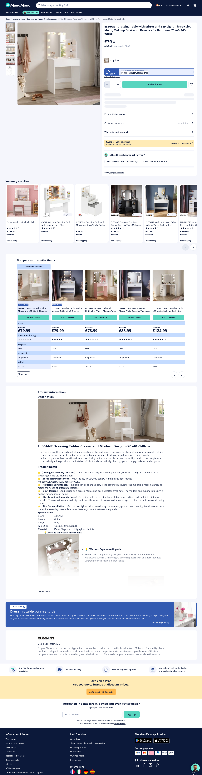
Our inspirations (78, 755)
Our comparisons (78, 747)
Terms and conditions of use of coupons (24, 772)
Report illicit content (15, 755)
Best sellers (75, 760)
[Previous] (174, 374)
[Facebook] (144, 765)
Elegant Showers (117, 172)
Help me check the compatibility (122, 161)
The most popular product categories (87, 743)
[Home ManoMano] (18, 5)
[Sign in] (188, 5)
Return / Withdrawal (15, 743)
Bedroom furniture (34, 19)
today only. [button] (112, 77)
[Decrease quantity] (107, 84)
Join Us (9, 764)
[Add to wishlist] (191, 84)
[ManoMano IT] (79, 771)
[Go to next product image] (94, 64)
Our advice (75, 739)
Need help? (11, 747)
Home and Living (18, 19)
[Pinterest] (157, 765)
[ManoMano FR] (72, 771)
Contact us (10, 751)
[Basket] (195, 5)
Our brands (75, 751)
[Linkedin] (137, 765)
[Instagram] (150, 765)
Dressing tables (50, 19)
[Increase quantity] (118, 84)
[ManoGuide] (195, 767)
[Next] (193, 247)
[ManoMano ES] (92, 771)
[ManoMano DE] (86, 771)
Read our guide (159, 622)
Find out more (120, 723)
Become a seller (13, 760)
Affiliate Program (13, 768)
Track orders (11, 739)
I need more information (155, 161)
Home (8, 19)
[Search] (39, 5)
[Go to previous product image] (23, 64)
